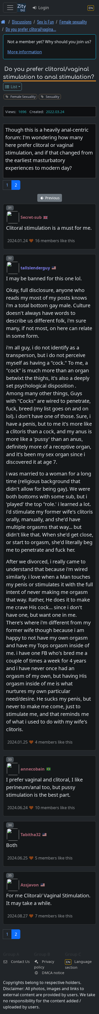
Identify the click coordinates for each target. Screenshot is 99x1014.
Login (43, 7)
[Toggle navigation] (10, 8)
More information (24, 52)
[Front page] (3, 22)
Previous (52, 197)
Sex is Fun (45, 22)
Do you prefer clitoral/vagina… (31, 29)
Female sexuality (73, 22)
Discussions (21, 22)
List (13, 86)
